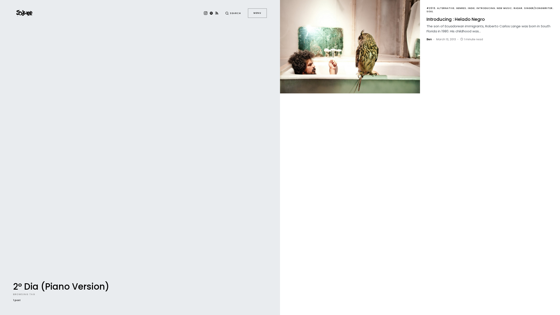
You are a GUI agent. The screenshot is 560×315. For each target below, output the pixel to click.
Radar (518, 8)
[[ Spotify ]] (211, 13)
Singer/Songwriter (538, 8)
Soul (430, 11)
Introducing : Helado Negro (456, 19)
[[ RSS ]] (216, 13)
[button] (233, 13)
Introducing (485, 8)
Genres (461, 8)
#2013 (431, 8)
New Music (504, 8)
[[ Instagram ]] (205, 13)
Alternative (445, 8)
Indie (471, 8)
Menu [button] (257, 13)
